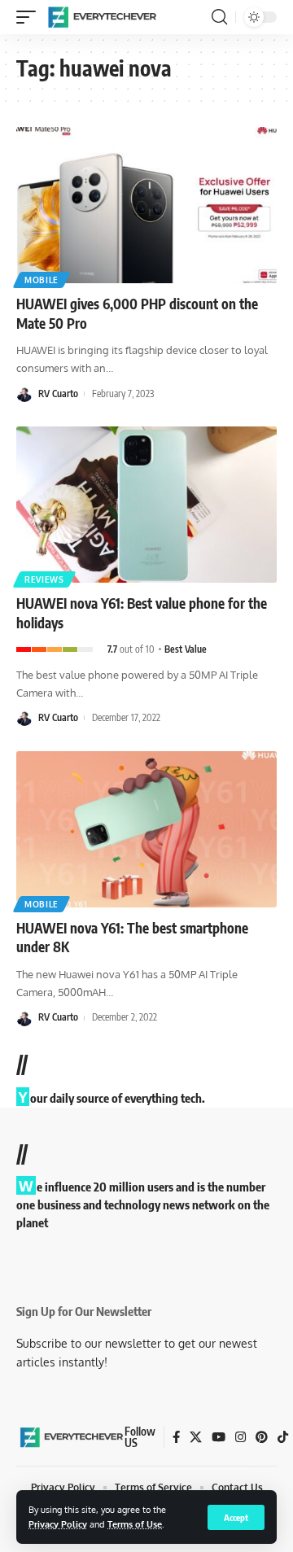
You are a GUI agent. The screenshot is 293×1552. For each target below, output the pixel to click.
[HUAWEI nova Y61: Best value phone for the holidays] (146, 504)
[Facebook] (176, 1437)
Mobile (41, 280)
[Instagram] (240, 1437)
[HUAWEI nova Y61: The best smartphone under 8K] (146, 829)
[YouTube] (219, 1437)
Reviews (44, 579)
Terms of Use (134, 1524)
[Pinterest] (261, 1437)
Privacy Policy (57, 1524)
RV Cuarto (58, 393)
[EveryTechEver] (101, 17)
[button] (236, 1517)
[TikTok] (282, 1437)
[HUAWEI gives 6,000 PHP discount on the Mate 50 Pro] (146, 205)
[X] (196, 1437)
